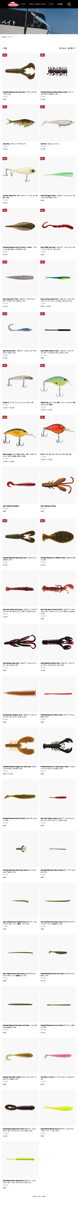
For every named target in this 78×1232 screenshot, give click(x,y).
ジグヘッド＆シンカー (37, 4)
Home (4, 37)
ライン (51, 4)
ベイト (23, 4)
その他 (59, 4)
